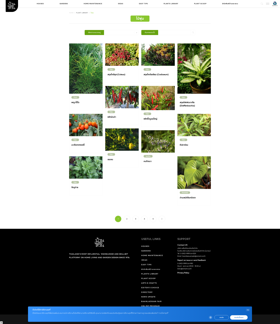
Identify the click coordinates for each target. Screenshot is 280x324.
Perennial (185, 193)
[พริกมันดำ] (122, 97)
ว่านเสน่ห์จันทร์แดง (188, 197)
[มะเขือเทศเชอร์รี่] (86, 124)
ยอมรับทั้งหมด (238, 317)
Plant (75, 97)
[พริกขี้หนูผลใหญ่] (158, 97)
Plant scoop (200, 4)
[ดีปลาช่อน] (194, 124)
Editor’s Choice (150, 287)
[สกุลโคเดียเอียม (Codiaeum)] (158, 54)
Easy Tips (143, 4)
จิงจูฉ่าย (74, 187)
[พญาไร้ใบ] (86, 68)
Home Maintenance (93, 4)
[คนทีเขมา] (158, 141)
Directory (147, 292)
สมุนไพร (148, 156)
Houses (40, 4)
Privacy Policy (183, 272)
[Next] (162, 219)
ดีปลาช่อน (184, 144)
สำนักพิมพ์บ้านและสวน (230, 4)
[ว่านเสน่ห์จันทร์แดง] (194, 172)
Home (71, 13)
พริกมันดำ (112, 117)
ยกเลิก (222, 317)
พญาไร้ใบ (75, 102)
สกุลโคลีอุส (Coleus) (116, 74)
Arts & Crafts (149, 283)
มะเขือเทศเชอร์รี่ (78, 144)
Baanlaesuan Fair (151, 301)
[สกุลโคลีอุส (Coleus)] (122, 54)
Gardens (64, 4)
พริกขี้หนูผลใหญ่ (150, 118)
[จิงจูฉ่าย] (86, 167)
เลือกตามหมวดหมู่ (94, 32)
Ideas (120, 4)
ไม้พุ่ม (111, 69)
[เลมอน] (122, 139)
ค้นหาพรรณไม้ (150, 32)
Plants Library (171, 4)
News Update (148, 297)
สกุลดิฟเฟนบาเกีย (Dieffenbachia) (187, 104)
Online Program (150, 306)
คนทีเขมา (148, 161)
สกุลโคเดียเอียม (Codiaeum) (156, 74)
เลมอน (110, 159)
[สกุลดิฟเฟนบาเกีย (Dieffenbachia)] (194, 68)
